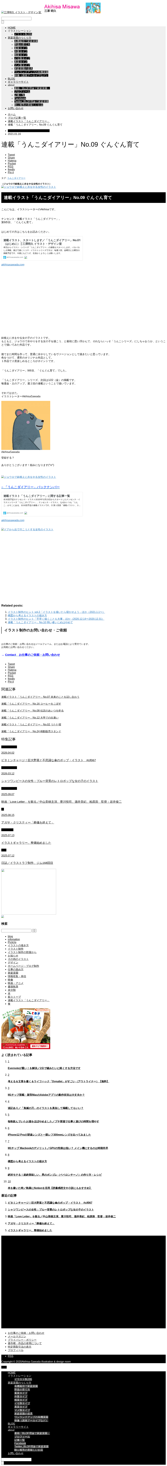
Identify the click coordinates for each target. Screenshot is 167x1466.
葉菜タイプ (20, 48)
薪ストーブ (14, 996)
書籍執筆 (13, 986)
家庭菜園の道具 (23, 68)
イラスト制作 (9, 747)
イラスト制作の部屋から (22, 952)
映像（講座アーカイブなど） (31, 75)
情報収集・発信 (17, 976)
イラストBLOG (23, 34)
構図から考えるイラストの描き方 (27, 615)
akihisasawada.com (12, 264)
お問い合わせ (15, 108)
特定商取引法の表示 (19, 1346)
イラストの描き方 (18, 945)
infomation (7, 829)
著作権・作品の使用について (25, 1343)
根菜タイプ (20, 54)
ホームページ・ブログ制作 (23, 966)
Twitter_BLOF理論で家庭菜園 (31, 101)
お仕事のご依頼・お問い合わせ (26, 1333)
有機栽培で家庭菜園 (26, 41)
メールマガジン (17, 1336)
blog (3, 850)
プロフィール (22, 91)
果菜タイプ (20, 61)
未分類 (12, 990)
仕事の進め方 (15, 969)
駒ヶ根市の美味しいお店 (28, 104)
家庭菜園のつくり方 (19, 37)
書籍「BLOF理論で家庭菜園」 (32, 88)
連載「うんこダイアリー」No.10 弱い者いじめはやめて (40, 622)
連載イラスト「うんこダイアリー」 (29, 130)
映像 (10, 979)
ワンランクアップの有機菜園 (31, 72)
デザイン (13, 962)
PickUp (12, 942)
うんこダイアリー (16, 178)
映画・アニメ (9, 788)
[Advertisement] (83, 301)
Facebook (20, 98)
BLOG (11, 78)
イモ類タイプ (22, 58)
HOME (12, 27)
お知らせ (13, 955)
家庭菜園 (13, 972)
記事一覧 (19, 95)
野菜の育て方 (22, 44)
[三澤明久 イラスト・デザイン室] (51, 12)
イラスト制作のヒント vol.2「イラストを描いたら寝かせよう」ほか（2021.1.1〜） (56, 612)
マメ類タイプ (22, 65)
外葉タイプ (20, 51)
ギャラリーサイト (18, 81)
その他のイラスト (18, 959)
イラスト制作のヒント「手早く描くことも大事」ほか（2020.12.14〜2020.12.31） (56, 618)
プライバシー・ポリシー (22, 1339)
